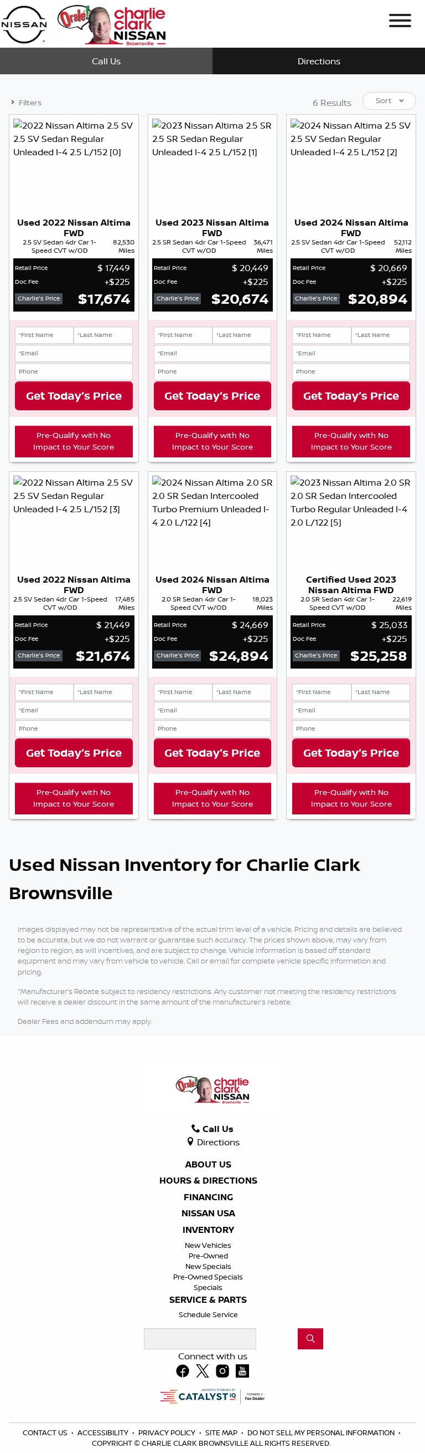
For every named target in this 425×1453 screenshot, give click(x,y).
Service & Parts (208, 1300)
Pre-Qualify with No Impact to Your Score (73, 441)
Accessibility (103, 1432)
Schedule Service (208, 1314)
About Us (208, 1165)
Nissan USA (208, 1214)
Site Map (222, 1432)
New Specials (208, 1266)
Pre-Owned (208, 1256)
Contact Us (46, 1432)
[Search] (310, 1338)
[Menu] (400, 22)
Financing (208, 1197)
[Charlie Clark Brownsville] (83, 23)
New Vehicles (208, 1245)
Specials (208, 1287)
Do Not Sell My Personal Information (321, 1432)
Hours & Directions (208, 1181)
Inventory (208, 1230)
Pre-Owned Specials (208, 1277)
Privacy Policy (167, 1432)
